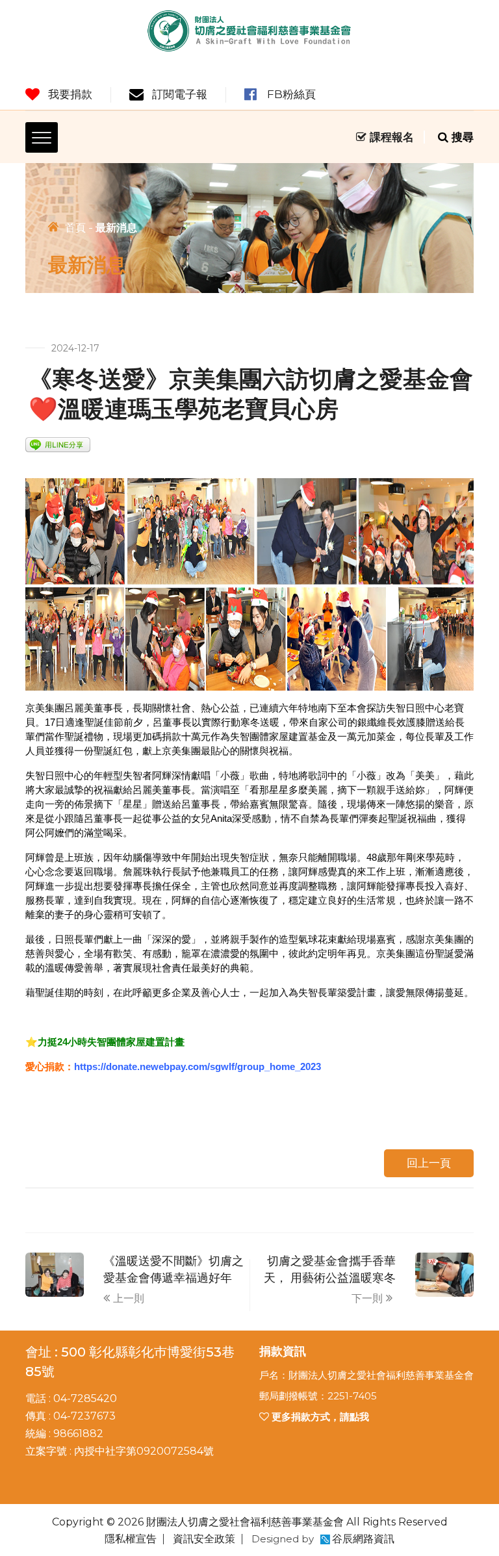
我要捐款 (70, 94)
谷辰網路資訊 (363, 1539)
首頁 (75, 228)
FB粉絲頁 (291, 94)
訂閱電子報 (179, 94)
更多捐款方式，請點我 (319, 1416)
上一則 (128, 1298)
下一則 (367, 1298)
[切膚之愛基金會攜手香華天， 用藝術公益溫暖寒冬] (444, 1274)
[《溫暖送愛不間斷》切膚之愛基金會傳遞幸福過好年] (54, 1274)
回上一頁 (429, 1162)
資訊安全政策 (204, 1539)
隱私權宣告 (131, 1539)
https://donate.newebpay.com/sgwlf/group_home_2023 (197, 1066)
